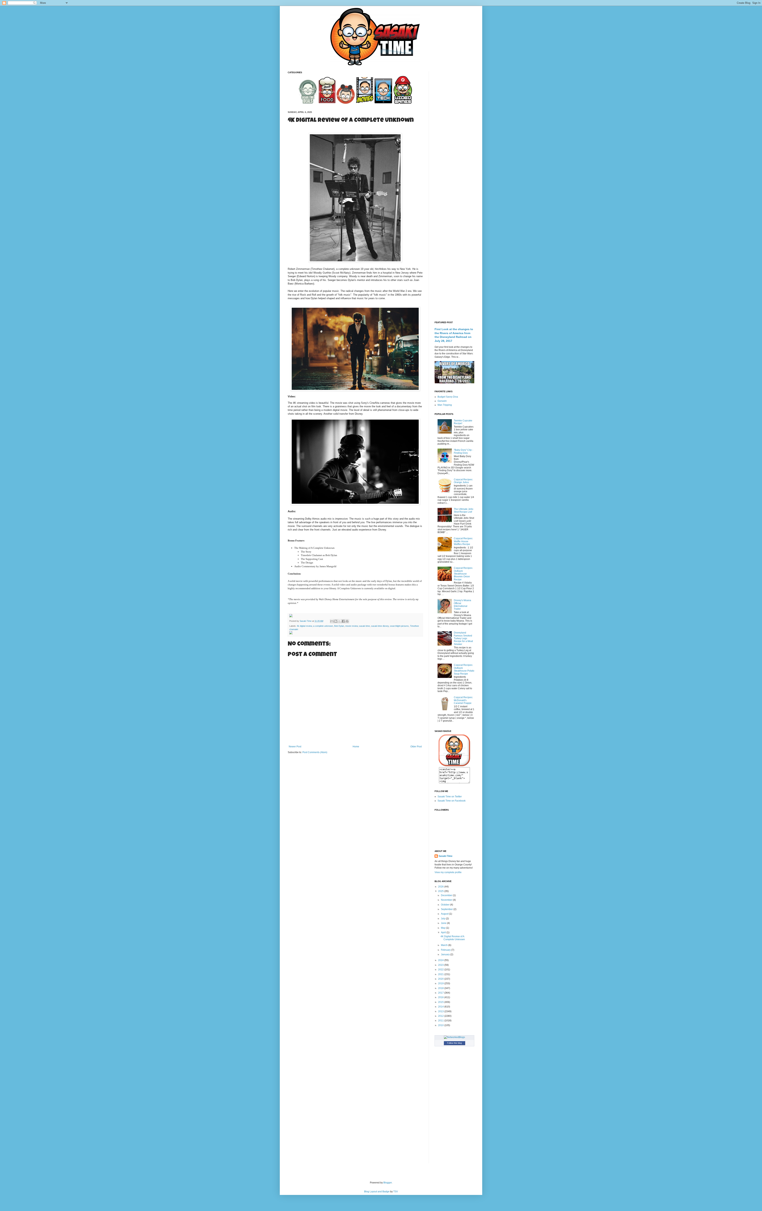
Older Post (416, 746)
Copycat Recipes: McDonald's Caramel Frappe (463, 700)
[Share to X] (340, 621)
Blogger (387, 1182)
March (444, 945)
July (443, 918)
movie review (351, 626)
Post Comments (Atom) (314, 752)
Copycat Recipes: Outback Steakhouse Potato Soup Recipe (464, 669)
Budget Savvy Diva (448, 396)
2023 (441, 965)
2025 (441, 891)
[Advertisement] (454, 130)
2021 (441, 974)
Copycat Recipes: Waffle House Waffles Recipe (463, 541)
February (446, 950)
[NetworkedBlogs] (454, 1037)
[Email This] (332, 621)
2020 (441, 978)
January (445, 954)
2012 (441, 1016)
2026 (441, 886)
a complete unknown (323, 626)
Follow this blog (454, 1043)
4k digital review (304, 626)
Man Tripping (445, 405)
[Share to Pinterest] (347, 621)
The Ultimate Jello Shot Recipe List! (463, 510)
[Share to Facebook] (343, 621)
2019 (441, 983)
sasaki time (364, 626)
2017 (441, 992)
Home (356, 746)
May (443, 928)
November (447, 900)
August (445, 913)
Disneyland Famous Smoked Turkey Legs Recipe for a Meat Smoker (463, 638)
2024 (441, 960)
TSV (395, 1191)
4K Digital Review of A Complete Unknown (453, 938)
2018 (441, 988)
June (444, 923)
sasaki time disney (380, 626)
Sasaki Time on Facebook (452, 800)
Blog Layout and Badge (377, 1191)
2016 (441, 997)
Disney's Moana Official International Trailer (462, 604)
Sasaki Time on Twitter (450, 796)
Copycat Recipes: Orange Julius (463, 481)
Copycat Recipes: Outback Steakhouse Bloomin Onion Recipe (463, 574)
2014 (441, 1006)
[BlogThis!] (336, 621)
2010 (441, 1025)
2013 (441, 1011)
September (447, 909)
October (445, 904)
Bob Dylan (339, 626)
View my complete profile (448, 872)
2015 (441, 1002)
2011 (441, 1020)
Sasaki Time (306, 621)
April (443, 932)
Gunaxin (442, 401)
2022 (441, 969)
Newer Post (295, 746)
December (447, 895)
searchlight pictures (399, 626)
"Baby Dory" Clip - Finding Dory (463, 451)
